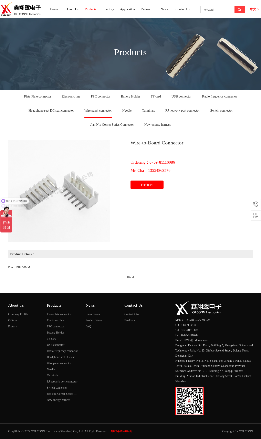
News (164, 9)
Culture (12, 320)
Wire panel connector (98, 110)
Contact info (131, 314)
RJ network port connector (182, 110)
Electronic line (71, 96)
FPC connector (100, 96)
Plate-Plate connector (37, 96)
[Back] (130, 277)
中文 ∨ (255, 9)
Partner (145, 9)
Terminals (148, 110)
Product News (94, 320)
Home (54, 9)
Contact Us (183, 9)
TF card (156, 96)
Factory (109, 9)
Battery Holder (130, 96)
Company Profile (18, 314)
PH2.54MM (23, 267)
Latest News (93, 314)
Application (127, 9)
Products (90, 9)
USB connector (181, 96)
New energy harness (157, 124)
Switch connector (221, 110)
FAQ (88, 326)
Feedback (147, 184)
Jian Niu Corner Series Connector (112, 124)
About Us (72, 9)
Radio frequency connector (219, 96)
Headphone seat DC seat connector (51, 110)
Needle (127, 110)
